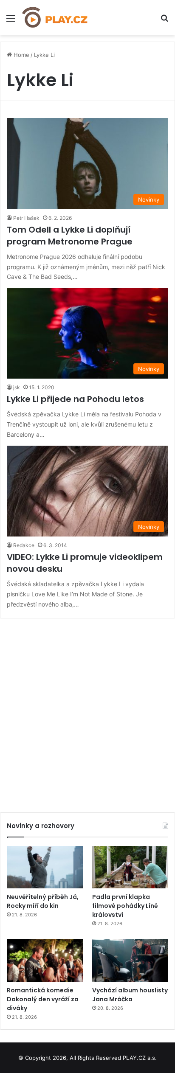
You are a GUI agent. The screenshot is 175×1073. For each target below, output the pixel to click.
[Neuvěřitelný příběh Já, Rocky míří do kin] (45, 867)
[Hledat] (164, 21)
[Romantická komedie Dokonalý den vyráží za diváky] (45, 960)
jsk (16, 387)
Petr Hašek (26, 218)
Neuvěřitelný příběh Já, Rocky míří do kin (43, 901)
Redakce (23, 545)
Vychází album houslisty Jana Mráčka (130, 994)
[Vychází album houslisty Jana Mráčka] (130, 960)
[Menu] (10, 21)
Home (20, 54)
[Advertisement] (87, 712)
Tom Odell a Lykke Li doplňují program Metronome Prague (70, 235)
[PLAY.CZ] (55, 17)
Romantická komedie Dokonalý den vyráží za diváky (43, 999)
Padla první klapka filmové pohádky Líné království (125, 906)
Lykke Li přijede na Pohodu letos (75, 399)
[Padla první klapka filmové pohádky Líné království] (130, 867)
